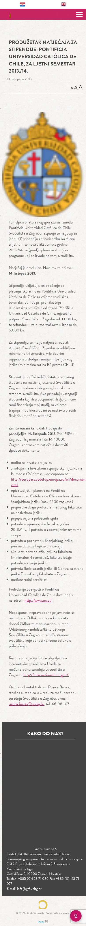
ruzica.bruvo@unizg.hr (26, 704)
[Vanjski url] (43, 164)
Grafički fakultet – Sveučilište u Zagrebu (43, 14)
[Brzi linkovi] (76, 916)
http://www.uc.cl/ (38, 600)
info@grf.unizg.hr (29, 888)
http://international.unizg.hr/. (46, 675)
